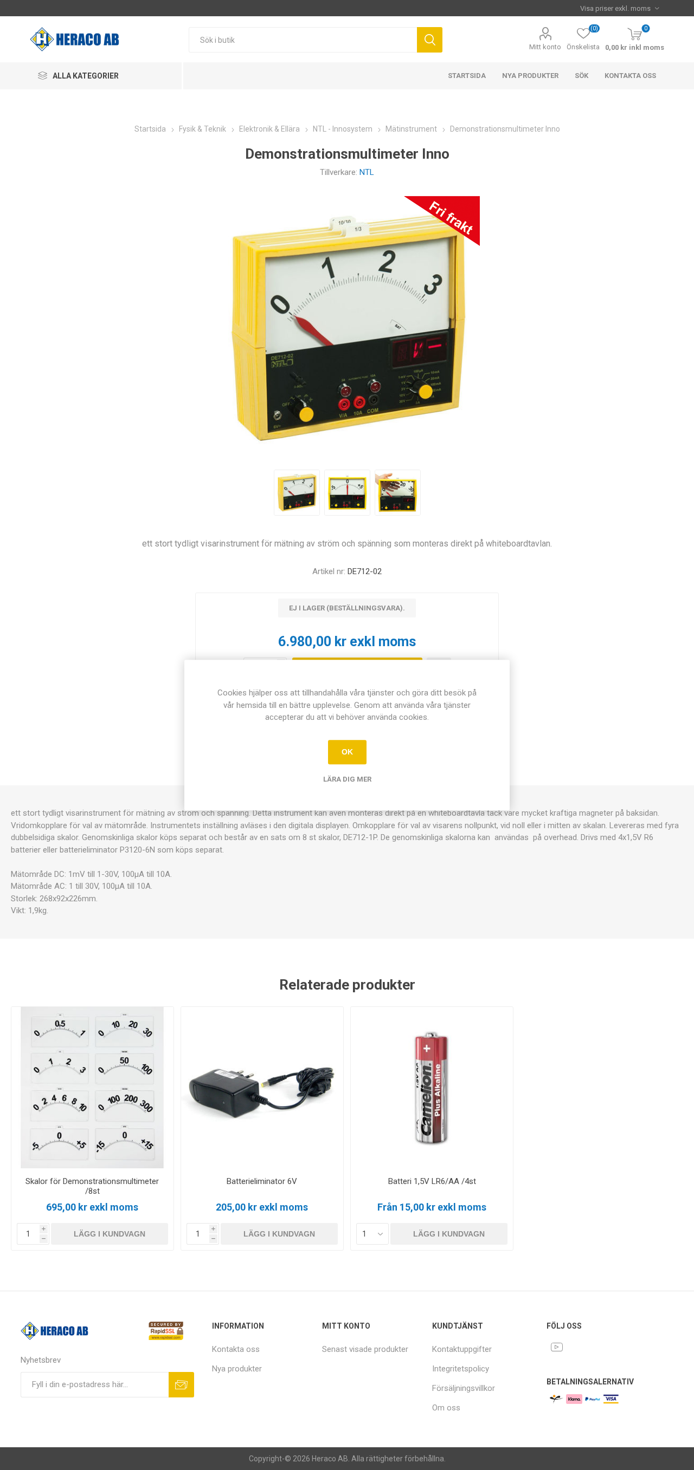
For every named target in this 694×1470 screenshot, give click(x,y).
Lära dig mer (347, 779)
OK (347, 751)
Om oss (446, 1408)
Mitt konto (545, 47)
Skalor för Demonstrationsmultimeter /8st (92, 1186)
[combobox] (303, 40)
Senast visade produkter (365, 1349)
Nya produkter (530, 75)
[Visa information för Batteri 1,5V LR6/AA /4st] (432, 1088)
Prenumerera (181, 1384)
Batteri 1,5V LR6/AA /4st (432, 1181)
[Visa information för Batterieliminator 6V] (262, 1088)
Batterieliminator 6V (262, 1181)
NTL (366, 172)
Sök (429, 40)
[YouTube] (557, 1347)
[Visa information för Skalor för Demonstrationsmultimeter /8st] (92, 1088)
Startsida (467, 75)
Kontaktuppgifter (462, 1349)
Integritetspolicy (460, 1369)
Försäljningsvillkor (463, 1388)
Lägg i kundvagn (109, 1234)
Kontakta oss (630, 75)
